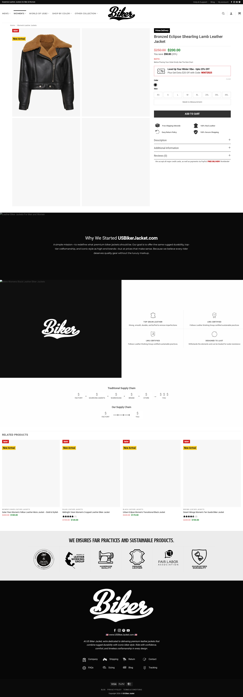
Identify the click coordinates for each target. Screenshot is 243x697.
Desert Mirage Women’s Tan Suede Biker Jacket (203, 512)
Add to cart (192, 114)
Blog (213, 2)
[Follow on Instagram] (234, 2)
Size (156, 89)
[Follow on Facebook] (231, 2)
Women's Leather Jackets (27, 25)
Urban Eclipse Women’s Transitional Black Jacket (144, 512)
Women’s (19, 13)
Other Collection (85, 13)
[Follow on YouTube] (128, 630)
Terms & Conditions (132, 690)
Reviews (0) (160, 155)
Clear (228, 79)
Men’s (5, 13)
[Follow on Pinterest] (239, 2)
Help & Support (200, 2)
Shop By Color (61, 13)
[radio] (155, 84)
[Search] (223, 13)
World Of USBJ (38, 13)
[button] (231, 13)
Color (156, 80)
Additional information (166, 148)
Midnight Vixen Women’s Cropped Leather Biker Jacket (86, 512)
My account (223, 2)
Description (160, 140)
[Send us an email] (237, 2)
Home (12, 25)
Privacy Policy (114, 690)
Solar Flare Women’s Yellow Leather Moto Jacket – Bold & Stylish (30, 512)
